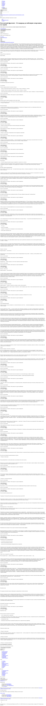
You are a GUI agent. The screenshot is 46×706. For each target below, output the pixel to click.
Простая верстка (4, 652)
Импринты (5, 14)
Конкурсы (3, 3)
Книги (3, 662)
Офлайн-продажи (5, 651)
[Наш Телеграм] (2, 702)
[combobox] (23, 11)
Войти (6, 65)
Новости (3, 5)
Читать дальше (2, 693)
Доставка (3, 675)
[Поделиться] (1, 40)
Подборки (18, 14)
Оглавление (7, 42)
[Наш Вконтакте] (2, 701)
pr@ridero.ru (5, 686)
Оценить (5, 37)
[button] (23, 12)
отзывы (4, 42)
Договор (3, 666)
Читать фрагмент (3, 30)
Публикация (4, 657)
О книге (1, 42)
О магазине (4, 661)
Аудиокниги (4, 671)
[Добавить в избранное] (1, 38)
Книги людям (22, 14)
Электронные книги (5, 670)
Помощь (3, 7)
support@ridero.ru (8, 683)
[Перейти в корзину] (2, 16)
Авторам (3, 4)
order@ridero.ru (11, 685)
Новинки (3, 672)
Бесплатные (12, 14)
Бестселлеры (9, 14)
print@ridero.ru (9, 684)
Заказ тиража (4, 656)
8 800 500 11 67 (2, 680)
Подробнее (2, 36)
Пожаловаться (3, 41)
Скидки (15, 14)
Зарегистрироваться (3, 96)
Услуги (3, 2)
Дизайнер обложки (5, 655)
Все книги (2, 14)
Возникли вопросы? (5, 663)
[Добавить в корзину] (4, 32)
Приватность (4, 664)
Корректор (3, 654)
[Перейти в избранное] (0, 16)
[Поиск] (1, 13)
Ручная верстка (4, 653)
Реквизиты (3, 665)
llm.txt (3, 667)
